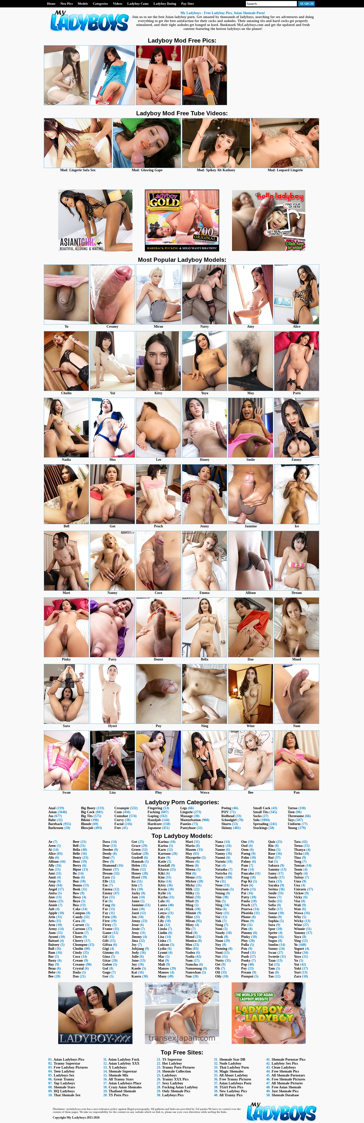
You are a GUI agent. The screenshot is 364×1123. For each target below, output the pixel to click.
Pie (243, 925)
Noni (218, 929)
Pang (245, 877)
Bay (51, 964)
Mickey (190, 881)
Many (162, 976)
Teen (291, 812)
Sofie (272, 909)
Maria (190, 846)
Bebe (51, 972)
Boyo (76, 901)
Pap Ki (246, 881)
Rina (271, 850)
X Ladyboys (118, 1067)
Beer (76, 842)
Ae (50, 842)
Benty (77, 857)
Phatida (247, 913)
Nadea (190, 952)
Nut (218, 956)
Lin (160, 925)
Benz (76, 861)
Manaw (163, 968)
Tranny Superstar (67, 1063)
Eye (105, 897)
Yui (296, 964)
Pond (245, 952)
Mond (189, 937)
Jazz (134, 909)
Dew (106, 861)
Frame (107, 929)
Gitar (107, 960)
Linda (162, 929)
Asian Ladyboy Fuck (123, 1059)
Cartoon (79, 929)
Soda (272, 901)
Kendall (164, 865)
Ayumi (53, 937)
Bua (76, 905)
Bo (75, 873)
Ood (244, 846)
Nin (218, 901)
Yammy (299, 933)
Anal (51, 808)
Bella (76, 850)
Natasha (221, 869)
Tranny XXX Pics (175, 1079)
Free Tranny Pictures (235, 1079)
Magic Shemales (231, 1071)
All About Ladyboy (233, 1075)
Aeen (52, 846)
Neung (220, 893)
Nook (219, 937)
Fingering (155, 808)
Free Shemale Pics (285, 1071)
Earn (106, 877)
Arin (51, 917)
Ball (51, 949)
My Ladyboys (76, 1117)
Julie (135, 956)
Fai (105, 901)
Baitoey (53, 945)
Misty (189, 925)
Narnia (220, 861)
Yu (296, 960)
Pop (244, 964)
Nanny (220, 853)
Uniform (294, 824)
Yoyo (297, 956)
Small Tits (260, 812)
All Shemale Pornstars (288, 1075)
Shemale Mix (118, 1075)
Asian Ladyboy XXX (123, 1063)
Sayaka (273, 885)
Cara (76, 921)
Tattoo (292, 808)
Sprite (272, 933)
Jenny (135, 921)
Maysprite (193, 857)
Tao (271, 976)
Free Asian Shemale (286, 1087)
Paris (245, 889)
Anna (52, 901)
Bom (76, 877)
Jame (135, 901)
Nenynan (222, 889)
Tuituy (299, 877)
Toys (291, 820)
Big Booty (88, 808)
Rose (271, 853)
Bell (75, 846)
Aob (51, 909)
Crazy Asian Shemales (125, 1087)
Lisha (162, 941)
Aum (52, 933)
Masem (190, 850)
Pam (244, 865)
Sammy (274, 869)
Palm (245, 857)
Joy (134, 945)
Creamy (79, 964)
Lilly (161, 917)
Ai (50, 850)
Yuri (297, 972)
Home (51, 3)
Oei (217, 964)
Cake (76, 909)
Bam (51, 952)
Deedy (107, 853)
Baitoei (53, 941)
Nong (219, 925)
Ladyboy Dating (165, 3)
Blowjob (87, 828)
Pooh (245, 956)
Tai (270, 964)
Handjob (154, 820)
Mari (189, 842)
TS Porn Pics (118, 1095)
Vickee (299, 893)
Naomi (220, 857)
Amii (52, 877)
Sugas (272, 937)
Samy (272, 873)
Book (76, 889)
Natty (219, 877)
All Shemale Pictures (287, 1083)
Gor (105, 976)
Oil (217, 972)
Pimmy (246, 933)
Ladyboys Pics (172, 1095)
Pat (243, 893)
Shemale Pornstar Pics (288, 1059)
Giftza (107, 945)
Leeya (162, 913)
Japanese (154, 828)
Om (244, 842)
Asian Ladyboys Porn (235, 1083)
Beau (52, 968)
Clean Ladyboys (284, 1067)
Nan (188, 976)
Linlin (162, 933)
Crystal (78, 968)
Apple (52, 913)
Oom (245, 850)
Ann (51, 897)
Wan (297, 909)
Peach (245, 905)
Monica (191, 941)
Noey (219, 913)
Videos (117, 3)
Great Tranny (64, 1079)
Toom (298, 869)
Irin (134, 885)
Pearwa (246, 909)
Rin (271, 846)
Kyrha (163, 897)
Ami (51, 873)
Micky (190, 885)
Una (297, 885)
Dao (76, 976)
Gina (106, 956)
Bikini (85, 820)
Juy (134, 964)
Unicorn (300, 889)
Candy (78, 917)
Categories (100, 3)
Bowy (77, 897)
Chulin (78, 949)
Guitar (136, 853)
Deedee (108, 850)
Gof (105, 968)
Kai (134, 972)
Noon (219, 941)
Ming (189, 905)
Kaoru (136, 976)
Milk (189, 889)
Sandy (273, 877)
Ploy (244, 941)
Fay (105, 913)
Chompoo (80, 945)
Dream (108, 873)
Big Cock (88, 812)
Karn (162, 850)
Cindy (77, 952)
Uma (297, 881)
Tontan (299, 865)
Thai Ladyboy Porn (234, 1067)
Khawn (163, 869)
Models (83, 3)
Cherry (78, 941)
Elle (105, 881)
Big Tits (87, 816)
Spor (271, 929)
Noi (217, 917)
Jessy (135, 933)
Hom (135, 869)
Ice (133, 881)
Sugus (272, 941)
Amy (51, 885)
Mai (161, 960)
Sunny (273, 949)
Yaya (297, 937)
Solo (256, 820)
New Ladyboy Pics (233, 1091)
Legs (183, 808)
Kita (161, 881)
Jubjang (137, 949)
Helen (135, 865)
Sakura (273, 865)
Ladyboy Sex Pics (285, 1063)
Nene (219, 885)
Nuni (219, 952)
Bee (50, 976)
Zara (297, 976)
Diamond (109, 865)
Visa (297, 901)
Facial (119, 824)
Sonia (272, 917)
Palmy (246, 861)
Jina (134, 941)
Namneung (193, 968)
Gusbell (137, 857)
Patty (245, 897)
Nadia (189, 956)
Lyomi (162, 952)
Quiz (271, 842)
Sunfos (273, 945)
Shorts (226, 824)
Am (51, 869)
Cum (118, 812)
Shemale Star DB (232, 1059)
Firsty (107, 925)
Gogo (106, 972)
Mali (161, 964)
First (106, 921)
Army (52, 929)
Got (134, 842)
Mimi (189, 897)
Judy (135, 952)
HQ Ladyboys (64, 1091)
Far (105, 909)
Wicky (299, 921)
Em (105, 885)
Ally (51, 865)
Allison (53, 861)
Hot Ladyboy (172, 1063)
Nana (219, 842)
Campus (79, 913)
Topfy (298, 873)
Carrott (78, 925)
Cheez (77, 937)
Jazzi (135, 913)
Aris (51, 921)
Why (297, 917)
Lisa (161, 937)
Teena (298, 846)
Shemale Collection (176, 1071)
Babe (52, 820)
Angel (52, 889)
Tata (297, 842)
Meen (189, 865)
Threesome (296, 816)
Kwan (162, 889)
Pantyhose (188, 828)
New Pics (66, 3)
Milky (189, 893)
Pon (244, 949)
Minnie (190, 913)
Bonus (77, 885)
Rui (271, 857)
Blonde (86, 824)
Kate (161, 857)
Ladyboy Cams (138, 3)
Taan (272, 960)
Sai (270, 861)
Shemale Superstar (123, 1071)
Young (292, 828)
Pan (244, 869)
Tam (271, 968)
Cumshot (121, 816)
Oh (217, 968)
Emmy (107, 893)
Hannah (137, 861)
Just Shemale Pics (285, 1091)
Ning (218, 905)
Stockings (260, 828)
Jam (134, 897)
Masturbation (190, 820)
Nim (218, 897)
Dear (106, 846)
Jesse (135, 925)
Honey (136, 873)
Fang (106, 905)
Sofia (272, 905)
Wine (298, 925)
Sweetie (273, 956)
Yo (296, 945)
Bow (76, 893)
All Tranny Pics (230, 1095)
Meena (190, 869)
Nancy (220, 846)
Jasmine (137, 905)
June (135, 960)
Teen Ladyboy (64, 1071)
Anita (52, 893)
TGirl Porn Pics (231, 1087)
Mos (188, 949)
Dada (77, 972)
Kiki (161, 873)
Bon (76, 881)
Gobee (107, 964)
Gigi (106, 949)
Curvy (119, 820)
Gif (105, 937)
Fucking (154, 812)
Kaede (136, 968)
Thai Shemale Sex (67, 1095)
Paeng (245, 853)
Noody (220, 933)
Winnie (299, 929)
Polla (245, 945)
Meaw (189, 861)
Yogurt (299, 949)
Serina (273, 889)
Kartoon (164, 853)
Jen (134, 917)
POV (225, 812)
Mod (188, 933)
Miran (190, 921)
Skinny (226, 828)
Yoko (297, 952)
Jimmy (136, 937)
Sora (271, 925)
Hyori (135, 877)
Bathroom (55, 828)
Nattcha (221, 873)
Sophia (273, 921)
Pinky (245, 937)
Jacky (135, 893)
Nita (218, 909)
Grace (135, 846)
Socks (257, 816)
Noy (218, 945)
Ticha (298, 853)
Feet (117, 828)
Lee (160, 909)
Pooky (246, 960)
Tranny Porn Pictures (178, 1067)
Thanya (299, 850)
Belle (76, 853)
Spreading (260, 824)
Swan (272, 952)
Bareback (55, 824)
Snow (272, 897)
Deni (106, 857)
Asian (52, 812)
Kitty (162, 885)
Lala (161, 901)
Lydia (162, 949)
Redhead (227, 816)
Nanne (220, 850)
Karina (163, 842)
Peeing (226, 808)
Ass (50, 816)
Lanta (162, 905)
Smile (272, 893)
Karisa (163, 846)
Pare (244, 885)
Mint (189, 917)
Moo (188, 945)
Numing (221, 949)
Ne (217, 881)
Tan (271, 972)
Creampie (121, 808)
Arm (51, 925)
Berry (77, 865)
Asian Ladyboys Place (124, 1083)
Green (136, 850)
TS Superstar (172, 1059)
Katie (162, 861)
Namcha (191, 964)
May (188, 853)
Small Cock (261, 808)
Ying (297, 941)
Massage (186, 816)
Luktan (163, 945)
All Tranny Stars (120, 1079)
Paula (245, 901)
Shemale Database (285, 1095)
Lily (161, 921)
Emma (107, 889)
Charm (78, 933)
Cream (78, 960)
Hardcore (155, 824)
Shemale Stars (64, 1087)
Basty (52, 960)
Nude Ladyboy (230, 1063)
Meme (190, 877)
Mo (187, 929)
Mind (189, 901)
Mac (161, 956)
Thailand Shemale (122, 1091)
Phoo (245, 921)
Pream (246, 972)
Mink (189, 909)
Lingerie (186, 812)
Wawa (298, 913)
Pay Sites (187, 3)
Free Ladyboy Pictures (71, 1067)
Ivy (133, 889)
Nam (189, 960)
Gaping (153, 816)
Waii (297, 905)
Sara (271, 881)
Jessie (135, 929)
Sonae (272, 913)
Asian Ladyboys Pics (68, 1059)
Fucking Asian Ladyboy (180, 1087)
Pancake (247, 873)
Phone (246, 917)
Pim (244, 929)
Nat (218, 865)
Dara (106, 842)
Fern (106, 917)
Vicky (298, 897)
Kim (161, 877)
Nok (218, 921)
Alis (51, 857)
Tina (297, 857)
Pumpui (247, 976)
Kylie (162, 893)
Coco (76, 956)
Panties (185, 824)
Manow (163, 972)
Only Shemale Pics (176, 1091)
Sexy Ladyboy (172, 1083)
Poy (244, 968)
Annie (52, 905)
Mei (188, 873)
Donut (107, 869)
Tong (297, 861)
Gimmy (108, 952)
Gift (106, 941)
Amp (52, 881)
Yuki (297, 968)
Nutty (219, 960)
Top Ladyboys (64, 1083)
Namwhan (193, 972)
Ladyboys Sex (64, 1075)
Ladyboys (169, 1075)
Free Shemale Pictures (288, 1079)
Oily (218, 976)
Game (107, 933)
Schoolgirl (228, 820)
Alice (52, 853)
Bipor (77, 869)
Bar (51, 956)
